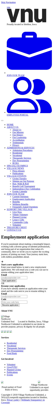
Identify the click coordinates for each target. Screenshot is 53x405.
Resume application (10, 305)
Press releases (18, 171)
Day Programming (20, 160)
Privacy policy (13, 400)
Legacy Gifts (18, 219)
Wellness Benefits (20, 204)
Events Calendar (19, 191)
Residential (17, 153)
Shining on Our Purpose (23, 181)
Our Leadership (19, 137)
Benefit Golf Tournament (23, 186)
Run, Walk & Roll (20, 184)
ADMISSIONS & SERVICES (20, 148)
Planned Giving (19, 217)
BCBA (15, 163)
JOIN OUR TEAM (15, 194)
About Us (16, 130)
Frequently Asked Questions (25, 207)
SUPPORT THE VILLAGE (20, 209)
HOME (10, 124)
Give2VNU (12, 367)
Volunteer (16, 225)
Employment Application (23, 199)
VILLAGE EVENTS (16, 176)
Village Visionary (20, 214)
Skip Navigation (8, 2)
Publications (17, 173)
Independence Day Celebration (26, 189)
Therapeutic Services (21, 158)
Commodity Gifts (20, 222)
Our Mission (18, 132)
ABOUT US (12, 127)
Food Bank (12, 353)
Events (10, 375)
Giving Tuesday (19, 178)
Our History (17, 135)
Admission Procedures (22, 150)
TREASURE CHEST (17, 227)
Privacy (15, 145)
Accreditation (18, 140)
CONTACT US (14, 230)
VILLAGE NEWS (15, 168)
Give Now (17, 212)
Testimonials (18, 142)
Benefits (16, 202)
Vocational (17, 155)
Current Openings (20, 196)
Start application (9, 281)
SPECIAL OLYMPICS (17, 166)
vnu (8, 7)
